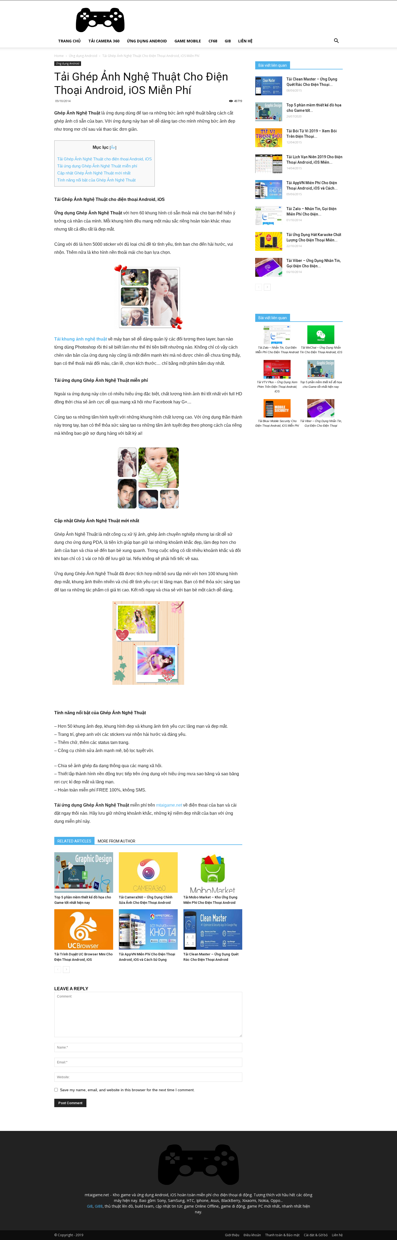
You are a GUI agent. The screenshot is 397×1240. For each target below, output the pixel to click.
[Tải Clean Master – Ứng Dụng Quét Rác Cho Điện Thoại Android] (212, 929)
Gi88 (99, 1206)
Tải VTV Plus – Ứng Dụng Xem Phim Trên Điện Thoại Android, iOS (277, 386)
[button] (336, 41)
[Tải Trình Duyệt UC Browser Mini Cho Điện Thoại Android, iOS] (83, 929)
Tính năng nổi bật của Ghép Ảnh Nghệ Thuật (96, 180)
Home (59, 55)
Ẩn (113, 147)
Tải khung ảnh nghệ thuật (80, 339)
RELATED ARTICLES (74, 841)
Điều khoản (252, 1235)
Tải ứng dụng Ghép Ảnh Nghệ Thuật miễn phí (97, 166)
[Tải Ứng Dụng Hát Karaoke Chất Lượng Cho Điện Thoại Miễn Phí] (268, 241)
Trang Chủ (69, 40)
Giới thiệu (232, 1235)
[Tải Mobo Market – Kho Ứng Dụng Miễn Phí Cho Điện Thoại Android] (212, 872)
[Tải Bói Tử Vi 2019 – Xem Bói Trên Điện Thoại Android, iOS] (268, 137)
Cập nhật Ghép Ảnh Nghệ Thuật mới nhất (93, 173)
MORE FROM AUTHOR (116, 841)
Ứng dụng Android (147, 40)
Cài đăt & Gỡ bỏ (316, 1235)
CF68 (212, 40)
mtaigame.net (169, 805)
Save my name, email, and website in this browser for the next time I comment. (127, 1090)
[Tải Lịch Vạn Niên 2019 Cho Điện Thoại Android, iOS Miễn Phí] (268, 163)
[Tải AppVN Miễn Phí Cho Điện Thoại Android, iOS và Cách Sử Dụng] (148, 929)
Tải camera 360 (103, 40)
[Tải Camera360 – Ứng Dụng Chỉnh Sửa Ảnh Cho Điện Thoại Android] (148, 872)
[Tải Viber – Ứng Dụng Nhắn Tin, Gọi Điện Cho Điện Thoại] (268, 267)
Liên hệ (245, 40)
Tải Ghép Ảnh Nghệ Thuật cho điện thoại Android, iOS (104, 159)
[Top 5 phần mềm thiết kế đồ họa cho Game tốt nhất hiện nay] (83, 872)
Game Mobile (187, 40)
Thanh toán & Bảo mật (282, 1235)
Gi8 (228, 40)
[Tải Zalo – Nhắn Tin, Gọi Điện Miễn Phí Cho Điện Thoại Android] (268, 215)
